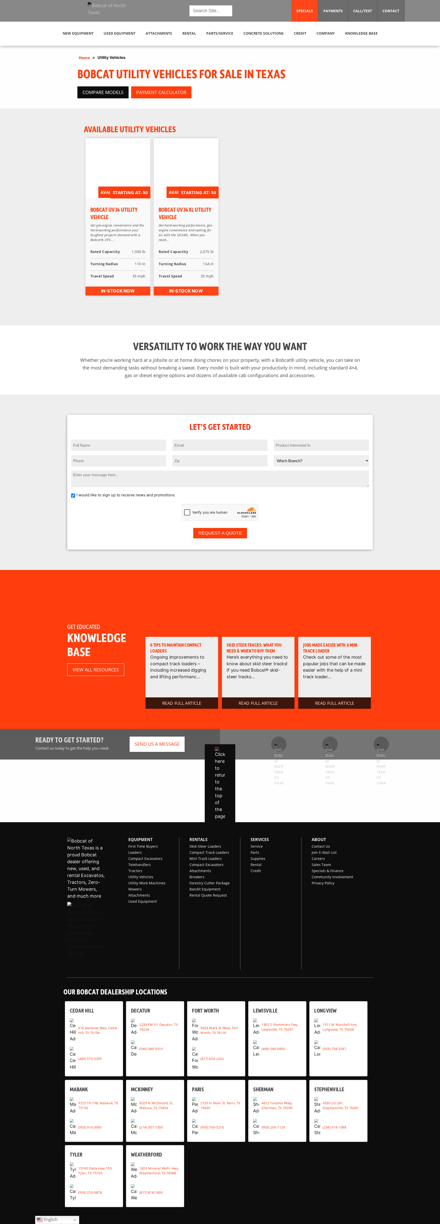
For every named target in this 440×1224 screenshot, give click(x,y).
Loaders (135, 852)
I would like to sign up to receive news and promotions (125, 495)
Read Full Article (181, 703)
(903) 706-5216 (212, 1127)
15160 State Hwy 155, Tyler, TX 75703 (95, 1170)
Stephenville (329, 1089)
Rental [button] (189, 33)
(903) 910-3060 (90, 1127)
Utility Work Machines (147, 883)
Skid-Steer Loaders (205, 846)
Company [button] (326, 33)
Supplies (258, 858)
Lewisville (265, 1010)
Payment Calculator (161, 92)
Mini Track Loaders (205, 858)
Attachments (139, 895)
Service (257, 846)
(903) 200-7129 (273, 1127)
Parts (255, 852)
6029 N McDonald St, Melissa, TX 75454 (156, 1105)
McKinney (142, 1089)
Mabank (79, 1089)
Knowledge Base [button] (361, 33)
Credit (256, 870)
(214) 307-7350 (151, 1127)
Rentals (198, 839)
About (319, 839)
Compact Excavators (145, 858)
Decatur (140, 1010)
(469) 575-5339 (90, 1058)
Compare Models (102, 92)
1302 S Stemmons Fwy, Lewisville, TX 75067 (280, 1026)
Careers (318, 858)
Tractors (135, 870)
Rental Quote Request (208, 895)
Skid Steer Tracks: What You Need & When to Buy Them (254, 648)
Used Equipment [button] (119, 33)
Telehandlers (139, 864)
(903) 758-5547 (334, 1048)
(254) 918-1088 (334, 1127)
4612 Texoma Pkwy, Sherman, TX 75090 (277, 1105)
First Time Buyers (143, 846)
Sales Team (321, 864)
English (50, 1219)
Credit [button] (300, 33)
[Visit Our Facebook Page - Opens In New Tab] (278, 744)
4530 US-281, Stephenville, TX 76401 (341, 1105)
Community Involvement (332, 876)
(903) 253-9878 (90, 1192)
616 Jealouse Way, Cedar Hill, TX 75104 (98, 1030)
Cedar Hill (82, 1010)
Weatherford (146, 1154)
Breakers (196, 876)
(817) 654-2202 (212, 1058)
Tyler (76, 1154)
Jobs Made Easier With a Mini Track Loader (330, 648)
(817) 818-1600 (151, 1192)
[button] (111, 11)
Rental (256, 864)
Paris (198, 1089)
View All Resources (96, 670)
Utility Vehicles (140, 876)
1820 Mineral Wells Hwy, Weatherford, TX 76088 (159, 1170)
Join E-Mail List (324, 852)
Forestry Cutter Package (209, 883)
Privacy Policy (323, 883)
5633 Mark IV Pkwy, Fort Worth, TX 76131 (219, 1030)
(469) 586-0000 (273, 1048)
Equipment (140, 839)
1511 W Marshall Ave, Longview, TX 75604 (340, 1026)
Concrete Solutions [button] (263, 33)
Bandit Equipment (205, 889)
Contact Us (321, 846)
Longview (325, 1010)
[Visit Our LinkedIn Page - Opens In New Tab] (381, 744)
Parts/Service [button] (219, 33)
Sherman (263, 1089)
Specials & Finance (327, 870)
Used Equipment (142, 901)
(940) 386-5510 (151, 1048)
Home (84, 57)
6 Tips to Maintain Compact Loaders (175, 648)
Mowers (135, 889)
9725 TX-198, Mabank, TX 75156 (98, 1105)
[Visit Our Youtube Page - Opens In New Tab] (330, 744)
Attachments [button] (159, 33)
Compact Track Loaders (209, 852)
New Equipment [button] (78, 33)
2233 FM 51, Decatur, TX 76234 (158, 1026)
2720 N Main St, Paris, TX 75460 (220, 1105)
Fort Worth (205, 1010)
